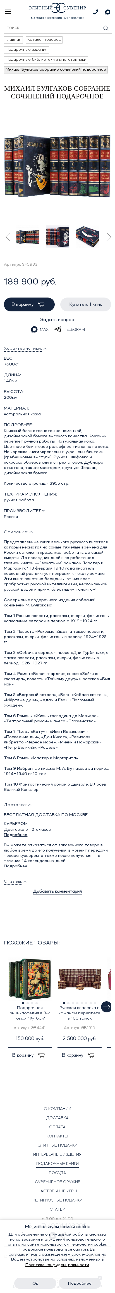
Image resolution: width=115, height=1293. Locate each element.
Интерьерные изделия (57, 1155)
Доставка (57, 1118)
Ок (35, 1283)
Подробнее (15, 835)
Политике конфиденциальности (57, 1265)
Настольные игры (57, 1191)
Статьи (57, 1209)
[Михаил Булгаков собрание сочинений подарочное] (57, 164)
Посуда (57, 1173)
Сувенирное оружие (57, 1182)
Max (44, 330)
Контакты (57, 1136)
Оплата (57, 1127)
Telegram (74, 330)
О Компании (57, 1109)
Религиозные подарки (57, 1200)
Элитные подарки (57, 1145)
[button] (106, 1006)
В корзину (23, 304)
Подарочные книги (57, 1164)
